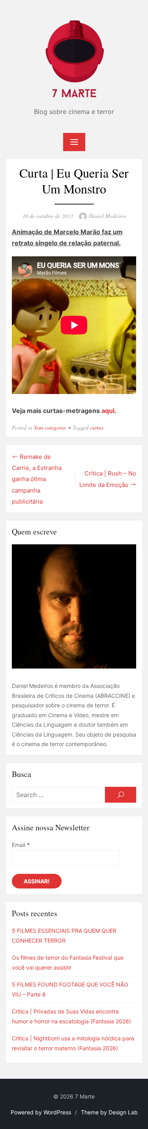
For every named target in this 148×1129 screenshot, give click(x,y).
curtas (96, 427)
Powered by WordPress (41, 1112)
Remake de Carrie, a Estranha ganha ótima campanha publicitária (37, 479)
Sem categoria (50, 427)
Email (21, 844)
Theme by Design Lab (109, 1112)
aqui (107, 411)
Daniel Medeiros (107, 216)
